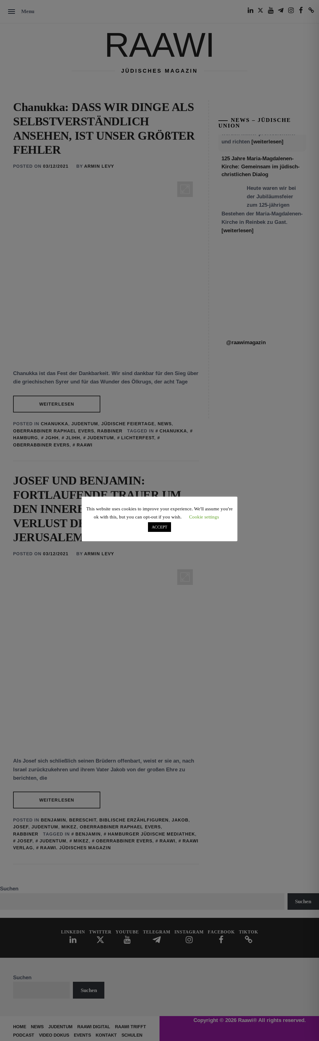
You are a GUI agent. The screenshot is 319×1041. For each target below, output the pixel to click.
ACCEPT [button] (159, 527)
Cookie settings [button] (204, 516)
